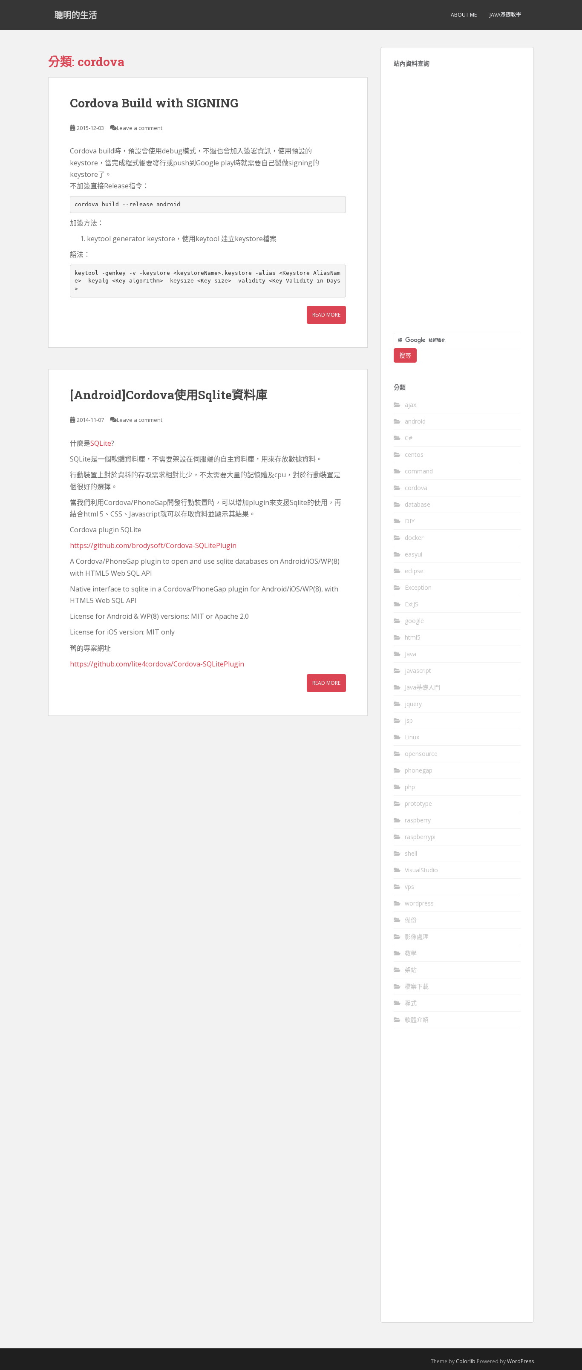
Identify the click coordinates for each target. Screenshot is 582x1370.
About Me (464, 14)
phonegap (418, 770)
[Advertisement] (457, 205)
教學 (411, 953)
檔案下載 (417, 986)
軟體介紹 (417, 1019)
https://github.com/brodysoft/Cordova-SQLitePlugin (153, 545)
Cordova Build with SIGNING (154, 103)
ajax (410, 405)
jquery (413, 704)
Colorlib (465, 1361)
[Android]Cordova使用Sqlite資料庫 (169, 395)
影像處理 (417, 936)
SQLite (100, 443)
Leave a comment (139, 128)
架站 (411, 970)
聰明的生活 (76, 14)
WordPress (520, 1361)
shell (411, 853)
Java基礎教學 (505, 14)
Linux (412, 737)
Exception (418, 587)
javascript (418, 670)
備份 (411, 920)
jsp (409, 720)
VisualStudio (421, 870)
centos (414, 454)
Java (410, 654)
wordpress (419, 903)
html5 (413, 637)
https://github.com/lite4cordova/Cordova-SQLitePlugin (157, 664)
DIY (410, 521)
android (415, 421)
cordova (416, 488)
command (419, 471)
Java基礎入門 (422, 687)
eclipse (414, 571)
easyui (413, 554)
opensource (421, 754)
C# (408, 438)
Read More (326, 314)
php (410, 787)
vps (409, 887)
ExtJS (411, 604)
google (414, 621)
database (417, 504)
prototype (418, 803)
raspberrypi (420, 837)
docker (414, 538)
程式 (411, 1003)
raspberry (418, 820)
